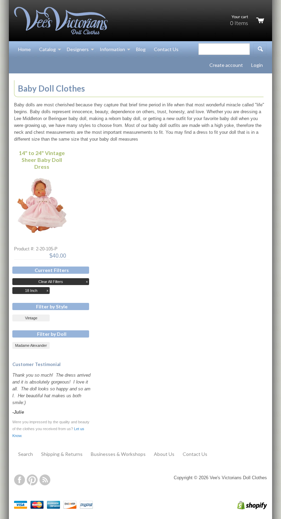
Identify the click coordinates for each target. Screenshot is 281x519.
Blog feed (44, 479)
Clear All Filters (50, 282)
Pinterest (32, 479)
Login (257, 65)
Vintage (31, 318)
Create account (226, 65)
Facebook (19, 479)
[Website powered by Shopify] (245, 507)
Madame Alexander (31, 345)
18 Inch (31, 290)
